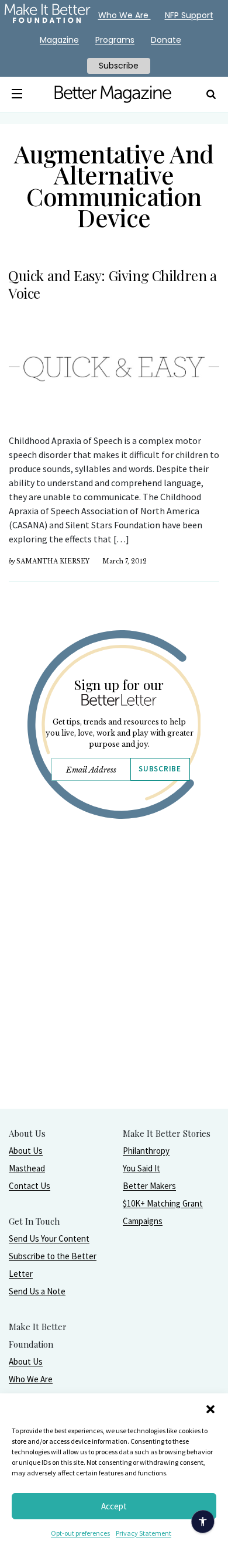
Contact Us (29, 1185)
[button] (210, 1408)
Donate (166, 40)
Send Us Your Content (49, 1238)
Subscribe (160, 769)
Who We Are (31, 1379)
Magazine (59, 40)
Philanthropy (146, 1150)
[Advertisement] (114, 994)
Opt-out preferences (80, 1533)
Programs (114, 40)
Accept (114, 1506)
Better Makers (149, 1185)
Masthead (27, 1168)
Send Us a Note (37, 1291)
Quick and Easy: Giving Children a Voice (112, 284)
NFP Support (189, 15)
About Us (26, 1150)
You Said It (141, 1168)
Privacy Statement (143, 1533)
